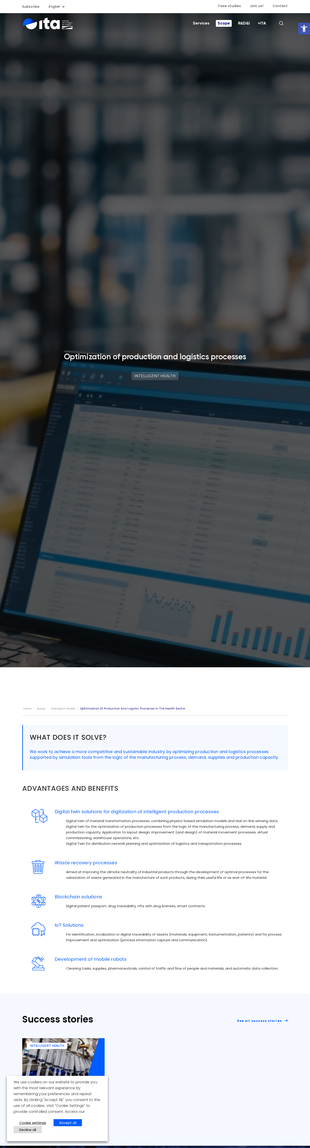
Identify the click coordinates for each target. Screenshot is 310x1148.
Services (201, 23)
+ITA (262, 23)
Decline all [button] (27, 1129)
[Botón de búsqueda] (281, 23)
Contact (280, 6)
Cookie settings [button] (32, 1122)
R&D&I (244, 23)
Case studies (229, 6)
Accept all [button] (67, 1122)
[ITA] (47, 23)
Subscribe (31, 6)
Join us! (257, 6)
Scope (224, 23)
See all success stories (260, 1021)
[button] (304, 28)
